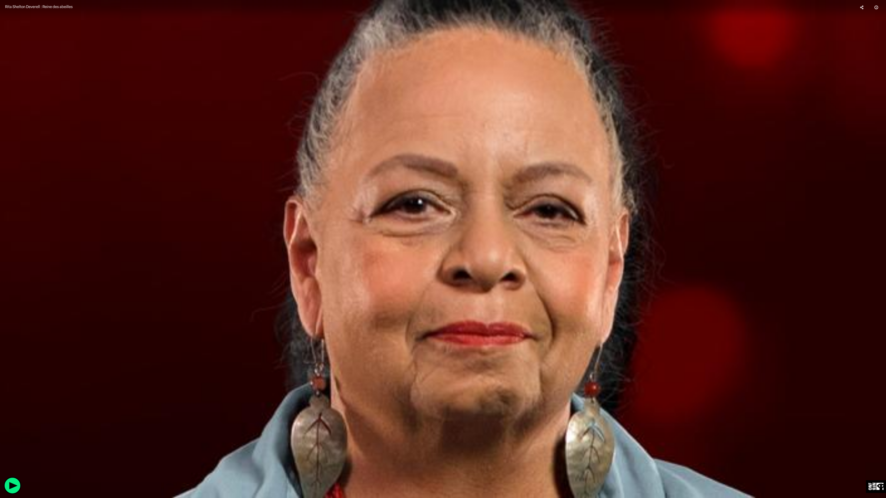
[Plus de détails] (876, 7)
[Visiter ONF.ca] (876, 486)
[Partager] (862, 7)
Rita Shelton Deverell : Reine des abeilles (39, 7)
